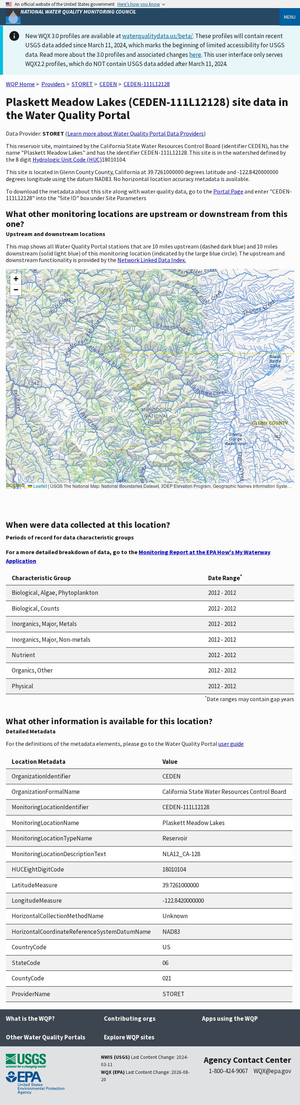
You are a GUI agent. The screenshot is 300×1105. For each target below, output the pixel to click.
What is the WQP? (30, 1018)
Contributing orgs (129, 1018)
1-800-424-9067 (228, 1071)
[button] (15, 278)
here (195, 55)
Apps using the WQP (230, 1018)
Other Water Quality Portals (45, 1037)
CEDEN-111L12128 (147, 84)
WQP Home (20, 84)
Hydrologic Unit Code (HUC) (67, 159)
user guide (231, 743)
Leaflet (39, 486)
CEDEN (108, 84)
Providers (53, 84)
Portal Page (228, 191)
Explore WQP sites (129, 1037)
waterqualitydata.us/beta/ (157, 36)
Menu (290, 17)
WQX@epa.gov (272, 1071)
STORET (82, 84)
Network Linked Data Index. (151, 260)
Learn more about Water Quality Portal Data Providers (135, 133)
